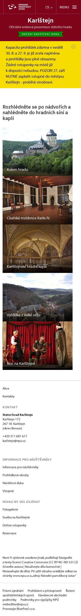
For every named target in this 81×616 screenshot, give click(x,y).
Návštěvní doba (13, 483)
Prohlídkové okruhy (16, 475)
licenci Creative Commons (30, 562)
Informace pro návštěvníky (20, 467)
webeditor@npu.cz (15, 604)
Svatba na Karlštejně (16, 517)
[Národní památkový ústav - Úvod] (19, 7)
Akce (6, 388)
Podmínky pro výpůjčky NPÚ (40, 600)
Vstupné (8, 491)
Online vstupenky (14, 525)
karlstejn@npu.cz (14, 441)
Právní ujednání (13, 591)
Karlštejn (41, 20)
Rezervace (9, 533)
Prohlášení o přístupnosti (45, 591)
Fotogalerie (10, 509)
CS (47, 7)
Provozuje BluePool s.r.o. (19, 609)
